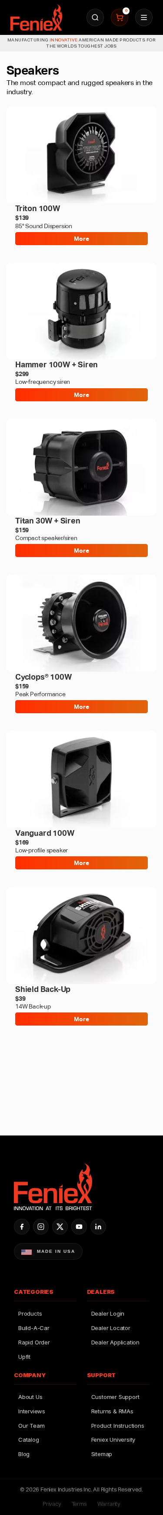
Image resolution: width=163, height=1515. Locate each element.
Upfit (24, 1356)
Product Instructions (117, 1425)
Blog (24, 1453)
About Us (30, 1396)
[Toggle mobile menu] (144, 17)
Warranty (108, 1504)
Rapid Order (34, 1342)
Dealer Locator (110, 1327)
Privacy (52, 1504)
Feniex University (113, 1439)
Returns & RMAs (112, 1411)
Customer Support (115, 1396)
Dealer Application (115, 1342)
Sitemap (102, 1453)
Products (30, 1313)
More (81, 238)
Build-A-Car (34, 1327)
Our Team (31, 1425)
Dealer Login (108, 1313)
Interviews (31, 1411)
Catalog (28, 1439)
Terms (79, 1504)
